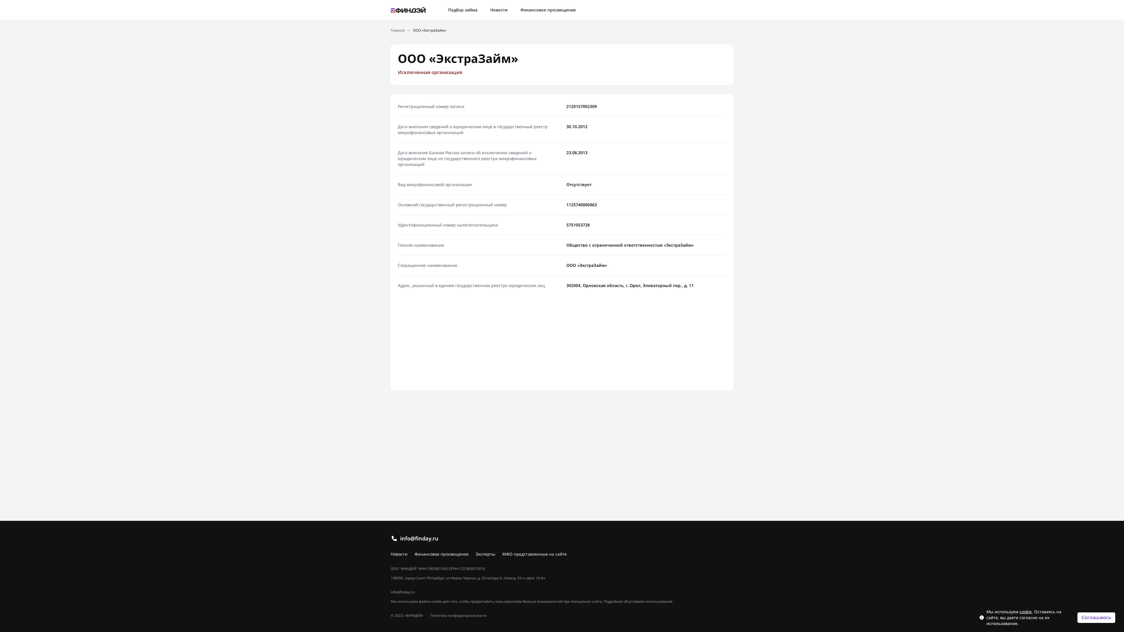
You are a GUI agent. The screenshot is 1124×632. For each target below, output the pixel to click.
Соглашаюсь (1096, 617)
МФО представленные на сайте (534, 554)
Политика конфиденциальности (458, 615)
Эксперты (485, 554)
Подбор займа (462, 10)
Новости (499, 10)
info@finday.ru (419, 538)
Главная (398, 30)
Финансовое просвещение (548, 10)
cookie (1026, 611)
